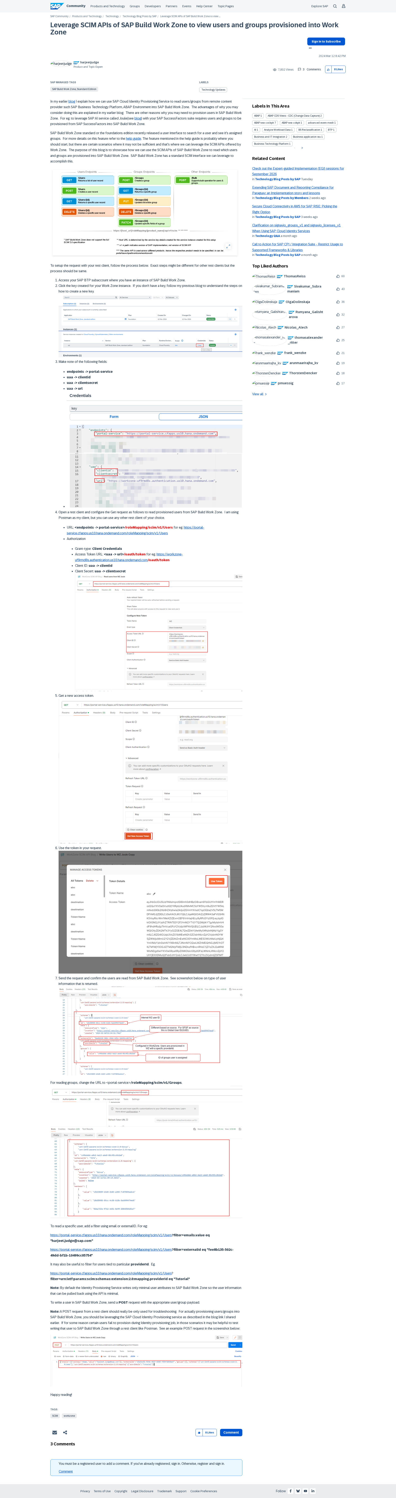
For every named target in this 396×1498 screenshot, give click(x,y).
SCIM (55, 1415)
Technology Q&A (267, 236)
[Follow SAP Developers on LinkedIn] (313, 1491)
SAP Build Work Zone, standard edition (74, 89)
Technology (112, 16)
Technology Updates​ (213, 89)
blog (71, 101)
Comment (66, 1471)
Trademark (164, 1491)
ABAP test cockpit (264, 122)
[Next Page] (301, 148)
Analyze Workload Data (277, 129)
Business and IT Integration (269, 136)
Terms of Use (102, 1491)
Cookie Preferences (203, 1491)
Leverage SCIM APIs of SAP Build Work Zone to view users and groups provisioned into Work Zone (194, 28)
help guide (133, 138)
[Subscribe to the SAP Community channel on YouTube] (305, 1491)
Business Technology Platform (271, 143)
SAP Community (59, 16)
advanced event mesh (321, 122)
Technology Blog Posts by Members (282, 198)
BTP (330, 129)
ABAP (257, 115)
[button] (328, 69)
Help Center (204, 6)
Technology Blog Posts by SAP (140, 16)
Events (186, 6)
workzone (69, 1415)
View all (257, 394)
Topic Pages (226, 6)
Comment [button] (231, 1432)
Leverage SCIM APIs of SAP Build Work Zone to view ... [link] (190, 16)
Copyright (120, 1491)
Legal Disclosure (142, 1491)
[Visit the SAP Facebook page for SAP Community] (290, 1491)
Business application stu (307, 136)
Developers (153, 6)
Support (181, 1491)
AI (255, 129)
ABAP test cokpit (291, 122)
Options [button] (309, 48)
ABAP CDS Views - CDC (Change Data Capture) (294, 115)
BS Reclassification (309, 129)
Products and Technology (108, 6)
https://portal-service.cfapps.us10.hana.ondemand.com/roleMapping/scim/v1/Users (111, 1235)
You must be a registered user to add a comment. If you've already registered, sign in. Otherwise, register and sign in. (142, 1463)
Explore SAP (319, 6)
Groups (135, 6)
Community (75, 6)
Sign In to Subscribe (326, 41)
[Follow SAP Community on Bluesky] (298, 1491)
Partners (171, 6)
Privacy (85, 1491)
